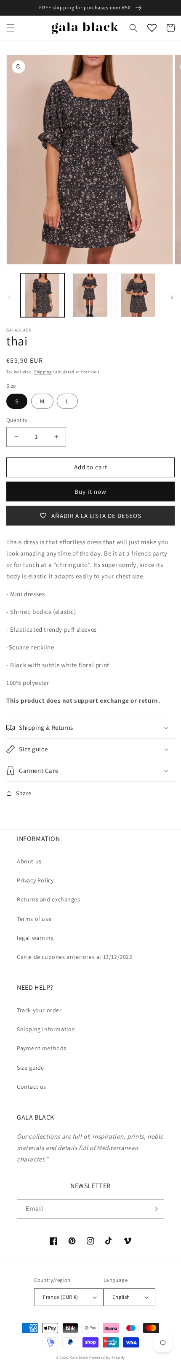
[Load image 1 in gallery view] (42, 295)
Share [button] (24, 793)
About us (29, 861)
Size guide (30, 1067)
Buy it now (90, 491)
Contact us (31, 1086)
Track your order (39, 1010)
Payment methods (42, 1048)
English (121, 1297)
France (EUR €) (60, 1297)
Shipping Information (46, 1029)
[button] (10, 28)
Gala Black (79, 1357)
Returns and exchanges (48, 899)
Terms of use (34, 919)
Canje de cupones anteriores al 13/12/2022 (75, 957)
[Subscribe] (154, 1209)
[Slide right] (171, 297)
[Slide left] (9, 297)
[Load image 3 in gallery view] (138, 295)
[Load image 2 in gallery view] (90, 295)
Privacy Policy (35, 880)
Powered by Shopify (107, 1357)
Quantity (16, 420)
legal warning (35, 938)
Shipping (43, 372)
